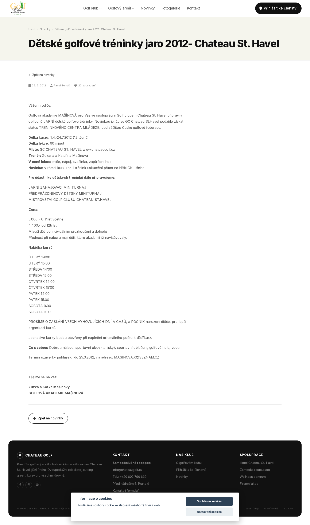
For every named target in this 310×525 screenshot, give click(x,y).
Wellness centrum (253, 477)
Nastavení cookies (209, 511)
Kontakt (193, 8)
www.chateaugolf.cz (99, 149)
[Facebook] (20, 485)
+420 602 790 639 (133, 477)
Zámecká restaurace (255, 470)
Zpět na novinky (43, 75)
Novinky (148, 8)
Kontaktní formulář (126, 491)
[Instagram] (28, 485)
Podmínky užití (271, 508)
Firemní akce (249, 484)
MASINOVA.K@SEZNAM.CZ (136, 357)
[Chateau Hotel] (37, 485)
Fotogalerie (171, 8)
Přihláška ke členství (191, 470)
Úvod (31, 29)
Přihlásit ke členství (280, 8)
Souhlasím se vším (209, 501)
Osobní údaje (251, 508)
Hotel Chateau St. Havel (257, 463)
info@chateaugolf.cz (128, 470)
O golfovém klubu (189, 463)
